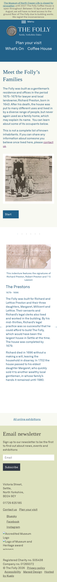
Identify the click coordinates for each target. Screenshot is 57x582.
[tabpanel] (28, 316)
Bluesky (12, 516)
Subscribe (11, 467)
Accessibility (13, 571)
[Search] (28, 54)
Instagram (13, 527)
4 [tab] (30, 234)
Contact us (10, 509)
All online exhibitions (27, 419)
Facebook (13, 521)
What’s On (14, 48)
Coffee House (39, 48)
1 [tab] (17, 234)
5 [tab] (35, 234)
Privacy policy (36, 567)
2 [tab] (21, 234)
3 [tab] (26, 234)
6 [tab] (39, 234)
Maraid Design (32, 571)
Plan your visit (29, 42)
